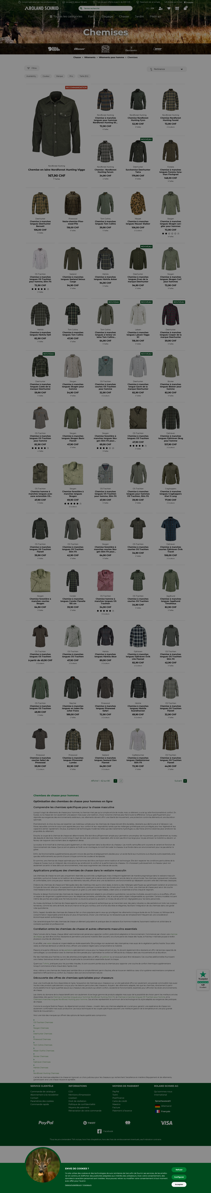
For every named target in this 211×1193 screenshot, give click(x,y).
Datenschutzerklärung (73, 1185)
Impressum (87, 1185)
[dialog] (105, 596)
